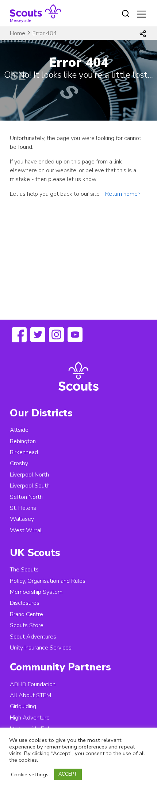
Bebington (23, 441)
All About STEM (30, 695)
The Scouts (24, 570)
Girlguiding (23, 706)
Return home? (122, 194)
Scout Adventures (33, 637)
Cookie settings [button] (30, 774)
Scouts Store (26, 625)
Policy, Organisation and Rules (47, 581)
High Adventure (30, 718)
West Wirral (26, 530)
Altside (19, 430)
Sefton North (26, 497)
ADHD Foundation (32, 684)
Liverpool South (30, 486)
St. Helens (23, 508)
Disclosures (24, 603)
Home (17, 33)
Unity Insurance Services (41, 648)
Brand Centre (26, 614)
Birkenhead (24, 452)
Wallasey (22, 519)
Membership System (36, 592)
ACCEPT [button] (67, 774)
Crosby (19, 463)
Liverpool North (29, 475)
